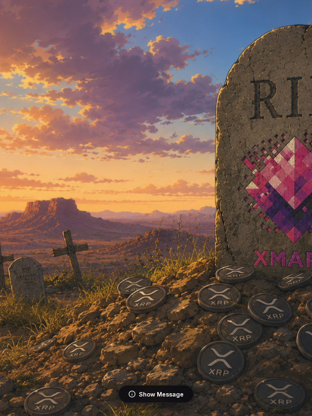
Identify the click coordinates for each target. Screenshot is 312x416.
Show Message (161, 394)
